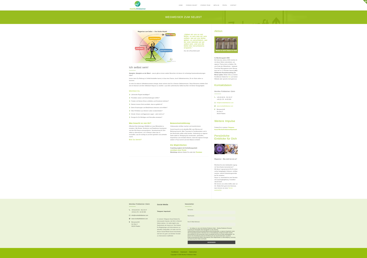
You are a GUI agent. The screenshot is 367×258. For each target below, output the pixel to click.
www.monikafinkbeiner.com (225, 106)
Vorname (190, 209)
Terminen (199, 152)
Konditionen (175, 252)
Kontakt (233, 5)
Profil (224, 5)
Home (181, 5)
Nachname (191, 215)
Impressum (183, 252)
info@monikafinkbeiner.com (225, 102)
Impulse (216, 5)
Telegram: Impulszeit (164, 211)
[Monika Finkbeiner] (137, 5)
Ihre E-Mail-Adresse (194, 221)
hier (229, 77)
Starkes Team (205, 5)
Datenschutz (193, 252)
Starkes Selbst (191, 5)
